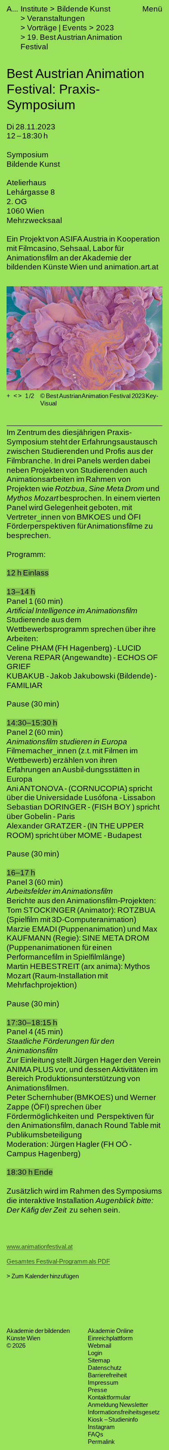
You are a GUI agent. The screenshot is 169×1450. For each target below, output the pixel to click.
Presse (97, 1389)
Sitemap (99, 1360)
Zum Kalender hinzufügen (45, 1276)
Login (95, 1352)
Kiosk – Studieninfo (113, 1419)
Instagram (101, 1426)
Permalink (101, 1441)
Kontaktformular (109, 1397)
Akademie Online (110, 1330)
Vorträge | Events (57, 27)
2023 (105, 27)
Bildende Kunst (83, 9)
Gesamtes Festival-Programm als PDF (58, 1261)
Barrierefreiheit (107, 1375)
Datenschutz (105, 1367)
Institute (34, 9)
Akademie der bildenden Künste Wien (38, 1334)
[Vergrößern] (8, 396)
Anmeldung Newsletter (118, 1404)
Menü (152, 9)
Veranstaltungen (56, 18)
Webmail (99, 1345)
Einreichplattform (110, 1338)
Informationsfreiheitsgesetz (124, 1412)
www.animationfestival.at (40, 1246)
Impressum (103, 1382)
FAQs (95, 1434)
